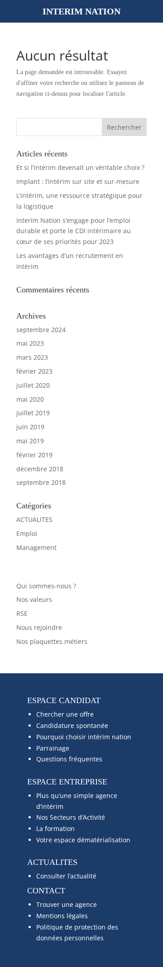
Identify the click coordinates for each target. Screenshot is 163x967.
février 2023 (34, 371)
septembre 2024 (41, 329)
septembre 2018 (41, 482)
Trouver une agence (66, 904)
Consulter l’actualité (66, 876)
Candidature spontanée (72, 725)
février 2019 (34, 455)
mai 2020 (30, 399)
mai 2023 (30, 343)
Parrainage (52, 748)
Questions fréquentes (69, 759)
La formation (55, 828)
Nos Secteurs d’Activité (70, 817)
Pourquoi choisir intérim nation (83, 736)
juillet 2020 (33, 385)
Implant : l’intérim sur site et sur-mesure (77, 181)
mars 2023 (32, 357)
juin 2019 (30, 426)
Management (36, 547)
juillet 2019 (33, 412)
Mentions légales (62, 915)
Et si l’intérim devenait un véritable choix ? (80, 167)
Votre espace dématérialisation (83, 840)
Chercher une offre (65, 714)
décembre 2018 (39, 469)
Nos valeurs (34, 599)
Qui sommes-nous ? (46, 586)
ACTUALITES (34, 519)
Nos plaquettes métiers (51, 641)
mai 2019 (30, 441)
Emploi (26, 533)
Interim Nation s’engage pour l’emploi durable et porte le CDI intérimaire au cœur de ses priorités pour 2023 (73, 231)
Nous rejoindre (39, 627)
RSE (22, 613)
